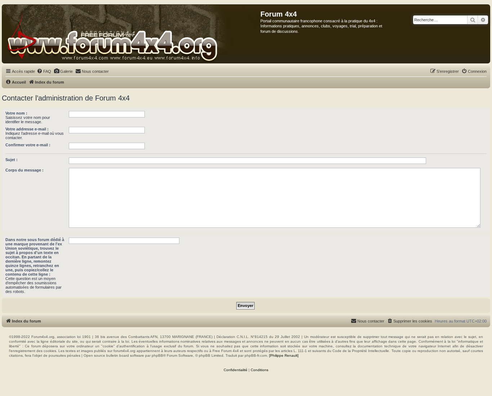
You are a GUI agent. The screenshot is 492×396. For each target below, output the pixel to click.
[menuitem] (44, 71)
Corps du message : (24, 170)
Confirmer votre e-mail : (27, 145)
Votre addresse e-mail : (27, 129)
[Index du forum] (131, 34)
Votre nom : (16, 113)
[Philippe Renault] (284, 355)
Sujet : (11, 159)
